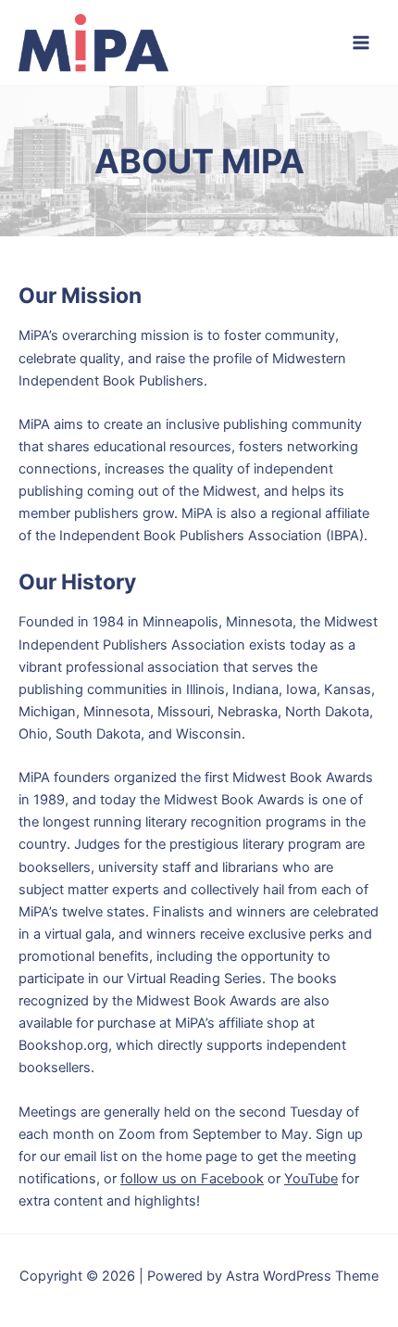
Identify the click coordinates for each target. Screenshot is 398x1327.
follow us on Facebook (192, 1178)
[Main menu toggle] (360, 42)
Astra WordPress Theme (302, 1276)
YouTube (311, 1178)
